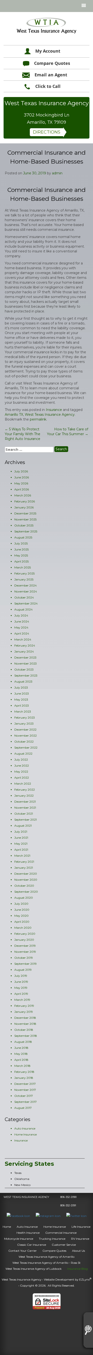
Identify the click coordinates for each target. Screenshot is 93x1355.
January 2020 (24, 939)
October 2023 (24, 669)
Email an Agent (51, 75)
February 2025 (24, 573)
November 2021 (25, 807)
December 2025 (25, 513)
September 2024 (26, 603)
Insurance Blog (77, 1268)
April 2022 (21, 777)
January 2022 (24, 795)
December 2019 (25, 945)
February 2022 (24, 789)
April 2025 (21, 561)
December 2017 (25, 1084)
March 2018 (22, 1066)
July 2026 (21, 471)
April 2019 (21, 993)
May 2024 (21, 627)
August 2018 (23, 1042)
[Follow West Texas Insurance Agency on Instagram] (48, 1215)
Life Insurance (81, 1226)
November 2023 (25, 663)
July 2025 (21, 543)
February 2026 (24, 501)
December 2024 (25, 585)
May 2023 (21, 699)
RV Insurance (80, 1238)
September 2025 (25, 531)
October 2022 (24, 741)
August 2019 (23, 969)
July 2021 (20, 831)
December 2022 (25, 729)
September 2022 (25, 747)
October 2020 (24, 885)
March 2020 (22, 927)
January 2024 (24, 651)
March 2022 (22, 783)
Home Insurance (25, 1134)
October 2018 (23, 1030)
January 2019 (23, 1011)
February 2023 (24, 717)
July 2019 (20, 975)
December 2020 (25, 873)
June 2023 (21, 693)
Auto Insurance (24, 1128)
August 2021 (23, 825)
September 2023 (25, 675)
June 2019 (21, 981)
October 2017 (23, 1096)
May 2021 (20, 843)
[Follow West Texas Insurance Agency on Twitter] (76, 1215)
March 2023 (22, 711)
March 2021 (22, 855)
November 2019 (25, 951)
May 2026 (21, 483)
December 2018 (25, 1017)
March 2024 (22, 639)
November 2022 (25, 735)
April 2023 (21, 705)
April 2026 (21, 489)
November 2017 (25, 1090)
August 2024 (23, 609)
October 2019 (23, 957)
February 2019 (24, 1005)
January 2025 (23, 579)
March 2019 (22, 999)
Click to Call (48, 86)
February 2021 (24, 861)
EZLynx (84, 1279)
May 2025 (21, 555)
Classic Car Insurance (31, 1244)
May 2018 (21, 1054)
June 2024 (21, 621)
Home (7, 1226)
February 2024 (24, 645)
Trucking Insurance (52, 1238)
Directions (46, 132)
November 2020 (25, 879)
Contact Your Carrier (22, 1250)
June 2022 (21, 765)
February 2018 (24, 1072)
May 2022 (21, 771)
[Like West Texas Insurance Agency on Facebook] (18, 1215)
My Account (47, 51)
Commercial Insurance (61, 1232)
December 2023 (25, 657)
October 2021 (23, 813)
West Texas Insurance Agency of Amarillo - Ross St (46, 1262)
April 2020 (21, 921)
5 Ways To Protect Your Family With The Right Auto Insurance (22, 434)
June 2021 (21, 837)
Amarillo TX (14, 414)
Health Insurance (28, 1232)
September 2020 (26, 891)
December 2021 (25, 801)
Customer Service (64, 1244)
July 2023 (21, 687)
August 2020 (23, 897)
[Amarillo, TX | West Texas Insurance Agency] (46, 25)
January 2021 (23, 867)
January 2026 (24, 507)
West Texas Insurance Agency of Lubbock (33, 1268)
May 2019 (20, 987)
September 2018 (25, 1036)
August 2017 (23, 1108)
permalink (38, 419)
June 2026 (21, 477)
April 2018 (21, 1060)
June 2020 (21, 909)
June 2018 (21, 1048)
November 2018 (25, 1023)
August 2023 (23, 681)
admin (57, 173)
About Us (78, 1250)
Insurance (54, 410)
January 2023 (24, 723)
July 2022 (21, 759)
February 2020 (24, 933)
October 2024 (24, 597)
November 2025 (25, 519)
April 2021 (21, 849)
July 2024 (21, 615)
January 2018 (23, 1078)
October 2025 (23, 525)
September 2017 (25, 1102)
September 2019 (25, 963)
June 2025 (21, 549)
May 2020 (21, 915)
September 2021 (25, 819)
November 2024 (25, 591)
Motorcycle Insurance (18, 1238)
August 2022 (23, 753)
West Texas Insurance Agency (50, 414)
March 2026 (22, 495)
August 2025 (23, 537)
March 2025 (22, 567)
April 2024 (21, 633)
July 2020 (21, 903)
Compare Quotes (52, 63)
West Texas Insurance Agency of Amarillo (46, 1256)
